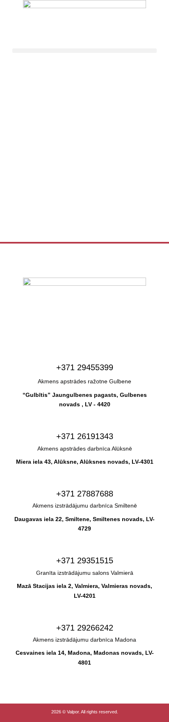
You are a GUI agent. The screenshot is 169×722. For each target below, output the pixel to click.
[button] (84, 50)
